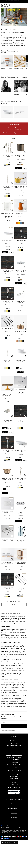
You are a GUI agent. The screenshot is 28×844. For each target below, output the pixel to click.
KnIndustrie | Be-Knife (18, 119)
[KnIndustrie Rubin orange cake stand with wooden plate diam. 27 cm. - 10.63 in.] (7, 383)
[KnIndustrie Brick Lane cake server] (7, 293)
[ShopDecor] (5, 5)
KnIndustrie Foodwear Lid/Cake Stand (20, 271)
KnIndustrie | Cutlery (18, 68)
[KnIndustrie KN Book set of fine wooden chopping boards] (20, 554)
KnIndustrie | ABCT (5, 119)
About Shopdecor (14, 740)
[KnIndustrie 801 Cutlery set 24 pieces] (7, 321)
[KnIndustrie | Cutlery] (20, 61)
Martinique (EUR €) (6, 825)
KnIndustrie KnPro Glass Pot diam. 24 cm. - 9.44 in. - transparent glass (7, 215)
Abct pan (24, 635)
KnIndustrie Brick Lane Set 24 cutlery (7, 156)
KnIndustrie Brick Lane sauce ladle (20, 419)
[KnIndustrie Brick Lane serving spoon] (20, 233)
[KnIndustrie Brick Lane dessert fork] (7, 178)
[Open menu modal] (26, 5)
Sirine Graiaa (17, 618)
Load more (14, 604)
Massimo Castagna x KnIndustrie (18, 93)
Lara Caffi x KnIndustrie (6, 93)
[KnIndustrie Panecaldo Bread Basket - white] (7, 411)
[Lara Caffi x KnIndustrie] (7, 86)
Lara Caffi (8, 620)
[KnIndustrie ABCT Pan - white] (7, 233)
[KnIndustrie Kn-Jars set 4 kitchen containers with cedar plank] (7, 554)
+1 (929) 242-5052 (14, 762)
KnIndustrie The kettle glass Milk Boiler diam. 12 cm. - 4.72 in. (20, 391)
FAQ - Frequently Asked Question (14, 745)
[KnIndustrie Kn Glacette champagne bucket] (20, 147)
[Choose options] (12, 152)
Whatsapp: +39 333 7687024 (14, 764)
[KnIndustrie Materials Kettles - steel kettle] (20, 322)
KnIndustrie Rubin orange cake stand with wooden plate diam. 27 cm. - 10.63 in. (7, 395)
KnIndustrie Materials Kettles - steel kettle (20, 332)
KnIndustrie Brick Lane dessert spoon (20, 479)
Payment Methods (14, 743)
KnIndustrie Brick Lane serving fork (7, 271)
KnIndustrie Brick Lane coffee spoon (7, 359)
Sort (15, 138)
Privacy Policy (14, 813)
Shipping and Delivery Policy (14, 808)
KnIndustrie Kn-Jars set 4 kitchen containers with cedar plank (7, 564)
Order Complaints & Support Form (14, 757)
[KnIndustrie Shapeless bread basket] (7, 503)
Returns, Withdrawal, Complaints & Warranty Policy (14, 804)
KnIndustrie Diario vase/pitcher (20, 214)
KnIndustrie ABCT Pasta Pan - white (20, 451)
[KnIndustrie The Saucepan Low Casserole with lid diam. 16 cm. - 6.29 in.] (20, 178)
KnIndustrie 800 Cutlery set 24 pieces (20, 587)
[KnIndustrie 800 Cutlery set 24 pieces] (20, 579)
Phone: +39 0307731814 (14, 760)
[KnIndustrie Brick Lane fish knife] (7, 579)
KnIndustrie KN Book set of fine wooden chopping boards (21, 564)
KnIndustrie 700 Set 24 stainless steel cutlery (7, 540)
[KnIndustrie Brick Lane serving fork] (7, 262)
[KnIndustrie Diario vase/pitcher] (20, 205)
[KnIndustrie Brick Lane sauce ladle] (20, 411)
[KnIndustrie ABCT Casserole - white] (20, 351)
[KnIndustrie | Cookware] (7, 61)
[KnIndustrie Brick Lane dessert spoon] (20, 470)
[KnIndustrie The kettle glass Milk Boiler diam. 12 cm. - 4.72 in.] (20, 382)
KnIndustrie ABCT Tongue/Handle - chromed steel (21, 303)
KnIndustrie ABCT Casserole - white (20, 359)
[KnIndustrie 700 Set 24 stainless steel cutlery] (7, 531)
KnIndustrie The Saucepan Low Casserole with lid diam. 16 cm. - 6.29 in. (20, 188)
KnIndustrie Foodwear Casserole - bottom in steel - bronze (7, 480)
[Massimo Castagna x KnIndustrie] (20, 86)
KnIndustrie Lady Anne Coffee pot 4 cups (20, 539)
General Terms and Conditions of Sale (14, 799)
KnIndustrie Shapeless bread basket (7, 512)
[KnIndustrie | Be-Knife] (20, 112)
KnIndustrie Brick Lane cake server (7, 302)
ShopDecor (10, 827)
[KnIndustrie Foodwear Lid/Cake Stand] (20, 262)
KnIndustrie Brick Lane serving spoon (20, 241)
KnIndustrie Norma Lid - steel (20, 511)
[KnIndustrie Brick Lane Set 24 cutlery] (7, 147)
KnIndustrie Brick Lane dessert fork (7, 187)
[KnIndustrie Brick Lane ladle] (7, 442)
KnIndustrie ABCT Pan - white (7, 241)
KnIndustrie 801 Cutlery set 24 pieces (7, 329)
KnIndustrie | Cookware (6, 68)
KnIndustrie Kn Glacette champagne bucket (20, 156)
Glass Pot (3, 634)
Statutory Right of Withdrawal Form (14, 755)
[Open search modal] (20, 5)
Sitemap (14, 748)
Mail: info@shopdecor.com (14, 767)
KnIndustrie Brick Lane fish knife (7, 588)
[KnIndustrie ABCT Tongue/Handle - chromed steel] (20, 293)
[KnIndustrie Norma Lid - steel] (20, 503)
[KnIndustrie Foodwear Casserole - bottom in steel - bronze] (7, 470)
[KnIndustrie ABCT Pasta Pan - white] (20, 442)
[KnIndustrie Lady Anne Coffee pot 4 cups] (20, 531)
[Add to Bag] (25, 183)
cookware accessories (6, 648)
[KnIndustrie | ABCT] (7, 112)
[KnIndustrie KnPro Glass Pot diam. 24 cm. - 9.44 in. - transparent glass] (7, 205)
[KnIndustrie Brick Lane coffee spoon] (7, 351)
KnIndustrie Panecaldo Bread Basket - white (7, 419)
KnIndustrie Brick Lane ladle (7, 451)
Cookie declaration (14, 817)
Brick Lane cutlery (5, 631)
